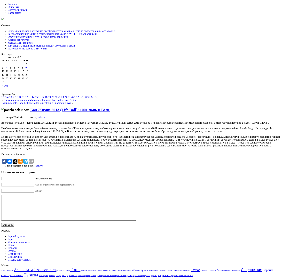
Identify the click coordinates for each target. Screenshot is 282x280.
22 (59, 97)
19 (49, 97)
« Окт (5, 85)
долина (93, 276)
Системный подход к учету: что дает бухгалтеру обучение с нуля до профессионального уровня (61, 31)
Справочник (15, 256)
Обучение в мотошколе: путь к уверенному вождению (38, 36)
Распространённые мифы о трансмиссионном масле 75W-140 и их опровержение (53, 33)
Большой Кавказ (63, 270)
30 (85, 97)
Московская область (164, 270)
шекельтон (188, 276)
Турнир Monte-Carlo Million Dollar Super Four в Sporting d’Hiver (36, 103)
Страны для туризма (19, 259)
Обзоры (12, 250)
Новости (38, 165)
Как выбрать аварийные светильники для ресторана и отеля (41, 45)
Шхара (58, 276)
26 (72, 97)
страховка (137, 275)
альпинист (82, 276)
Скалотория (235, 270)
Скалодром (212, 270)
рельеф (119, 276)
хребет (180, 275)
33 (95, 97)
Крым (143, 270)
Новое (11, 245)
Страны (267, 270)
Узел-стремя (43, 276)
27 (75, 97)
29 (82, 97)
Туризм (31, 274)
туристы (154, 276)
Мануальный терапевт (20, 42)
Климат (136, 270)
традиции (146, 276)
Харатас (52, 276)
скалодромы (127, 276)
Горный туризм (16, 236)
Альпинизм (23, 270)
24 (65, 97)
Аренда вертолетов (18, 39)
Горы (11, 239)
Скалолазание (223, 270)
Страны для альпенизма (12, 275)
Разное (195, 270)
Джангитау (91, 270)
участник (166, 275)
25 (69, 97)
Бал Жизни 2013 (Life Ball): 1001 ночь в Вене (70, 110)
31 (88, 97)
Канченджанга (127, 270)
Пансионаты (185, 270)
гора (88, 276)
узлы (159, 276)
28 (79, 97)
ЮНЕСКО (73, 276)
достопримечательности (106, 276)
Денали (84, 270)
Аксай (3, 270)
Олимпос (176, 270)
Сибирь (204, 270)
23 (62, 97)
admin (42, 117)
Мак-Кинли (151, 270)
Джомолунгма (102, 270)
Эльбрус (65, 276)
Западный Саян (115, 270)
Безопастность (44, 270)
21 (56, 97)
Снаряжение (15, 253)
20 (52, 97)
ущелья (174, 276)
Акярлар (10, 270)
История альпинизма (19, 242)
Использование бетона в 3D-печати (27, 48)
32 (92, 97)
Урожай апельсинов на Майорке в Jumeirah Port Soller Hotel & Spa (39, 100)
